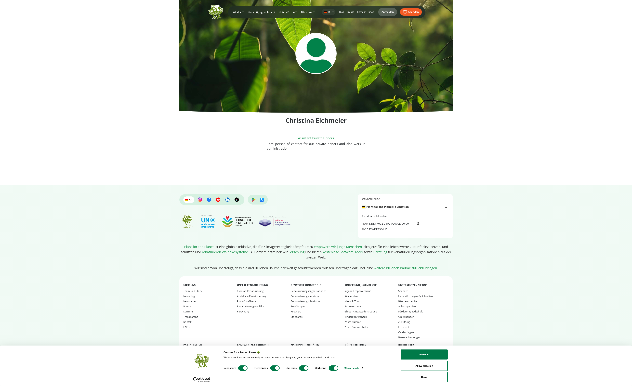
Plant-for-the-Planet (199, 246)
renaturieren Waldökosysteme (225, 252)
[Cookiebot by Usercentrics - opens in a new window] (201, 379)
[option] (403, 207)
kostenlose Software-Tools (342, 252)
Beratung (380, 252)
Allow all (424, 354)
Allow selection (424, 365)
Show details (351, 368)
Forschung (296, 252)
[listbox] (405, 207)
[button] (237, 12)
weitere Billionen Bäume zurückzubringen (405, 268)
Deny (424, 377)
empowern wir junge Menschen (338, 246)
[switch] (275, 368)
